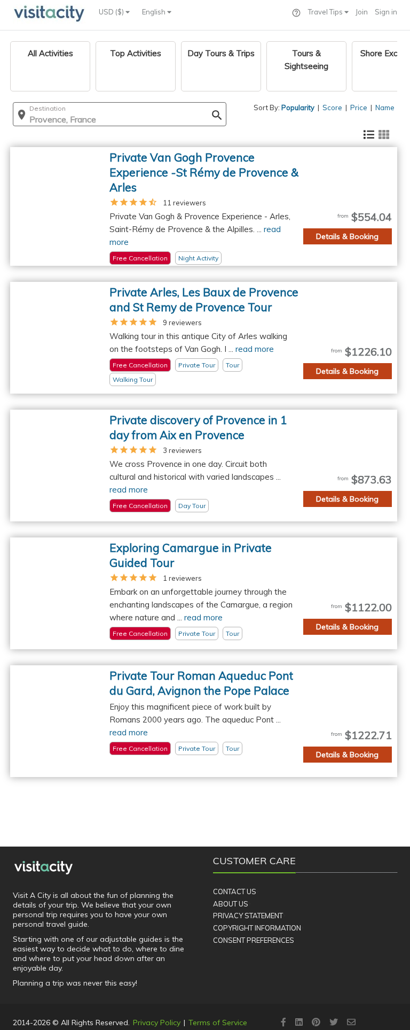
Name (385, 107)
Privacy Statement (248, 915)
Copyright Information (257, 928)
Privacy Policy (156, 1022)
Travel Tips (326, 11)
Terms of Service (217, 1022)
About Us (230, 904)
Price (358, 107)
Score (332, 107)
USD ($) (112, 11)
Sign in (386, 11)
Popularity (297, 107)
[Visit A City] (43, 867)
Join (362, 11)
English (154, 11)
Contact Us (234, 891)
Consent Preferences (253, 940)
